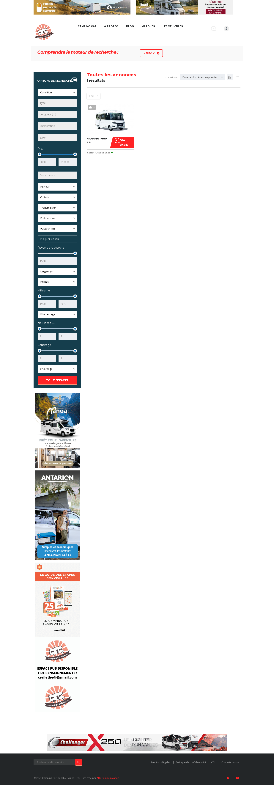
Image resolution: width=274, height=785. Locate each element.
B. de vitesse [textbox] (48, 218)
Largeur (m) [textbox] (47, 271)
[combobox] (57, 92)
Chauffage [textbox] (46, 369)
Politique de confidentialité (191, 762)
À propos (111, 26)
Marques (148, 26)
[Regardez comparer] (213, 28)
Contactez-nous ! (230, 762)
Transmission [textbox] (48, 207)
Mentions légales (161, 762)
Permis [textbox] (44, 282)
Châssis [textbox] (44, 197)
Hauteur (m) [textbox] (47, 228)
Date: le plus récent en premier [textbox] (199, 77)
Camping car (87, 26)
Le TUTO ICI (149, 53)
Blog (130, 26)
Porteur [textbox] (44, 187)
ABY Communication (108, 778)
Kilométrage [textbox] (47, 314)
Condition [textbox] (46, 92)
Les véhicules (173, 26)
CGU (213, 762)
